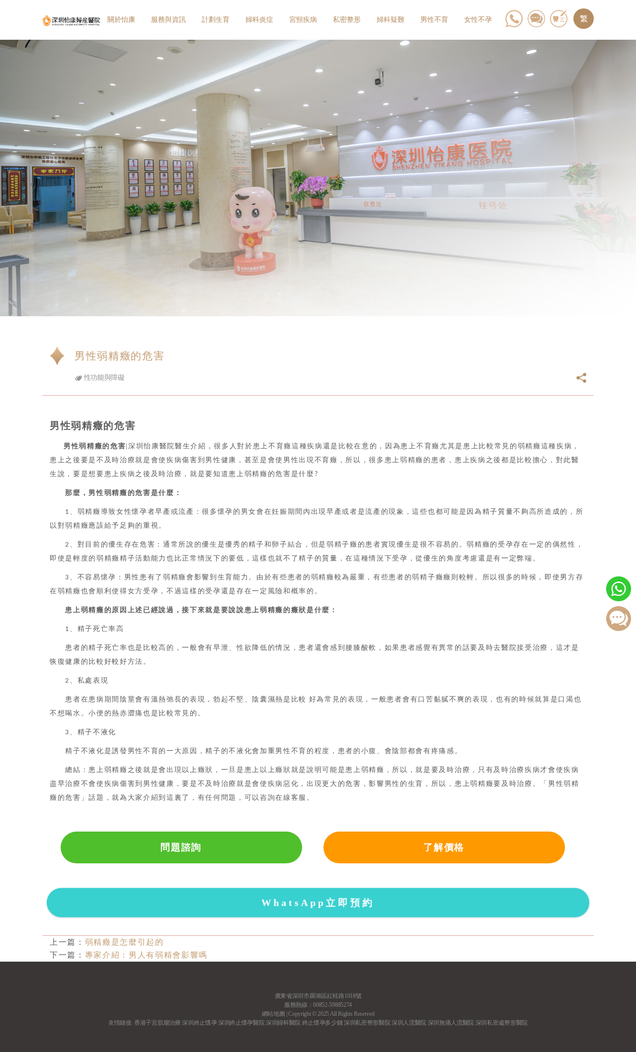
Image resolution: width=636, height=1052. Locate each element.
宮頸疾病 (303, 19)
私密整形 (347, 19)
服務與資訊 (168, 19)
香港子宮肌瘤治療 (157, 1022)
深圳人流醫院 (409, 1022)
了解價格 (444, 847)
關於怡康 (121, 19)
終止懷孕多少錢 (322, 1022)
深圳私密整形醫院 (367, 1022)
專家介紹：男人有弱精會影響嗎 (146, 955)
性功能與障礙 (103, 377)
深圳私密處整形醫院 (502, 1022)
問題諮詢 (181, 847)
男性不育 (434, 19)
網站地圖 (273, 1013)
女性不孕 (478, 19)
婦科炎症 (259, 19)
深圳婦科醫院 (283, 1022)
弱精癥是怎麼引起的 (124, 942)
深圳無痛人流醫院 (451, 1022)
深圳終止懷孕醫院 (241, 1022)
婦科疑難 (390, 19)
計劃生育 (216, 19)
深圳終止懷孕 (199, 1022)
